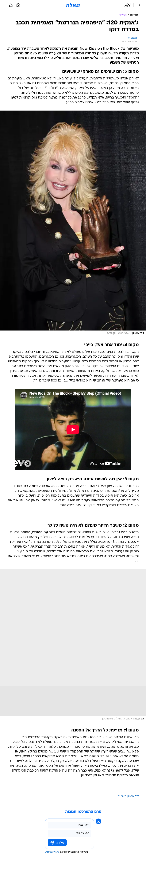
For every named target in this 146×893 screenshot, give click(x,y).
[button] (127, 5)
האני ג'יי (122, 796)
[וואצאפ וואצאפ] (18, 5)
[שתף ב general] (11, 5)
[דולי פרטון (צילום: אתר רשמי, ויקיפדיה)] (73, 224)
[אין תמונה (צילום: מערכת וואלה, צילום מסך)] (73, 645)
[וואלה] (73, 5)
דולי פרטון (133, 796)
